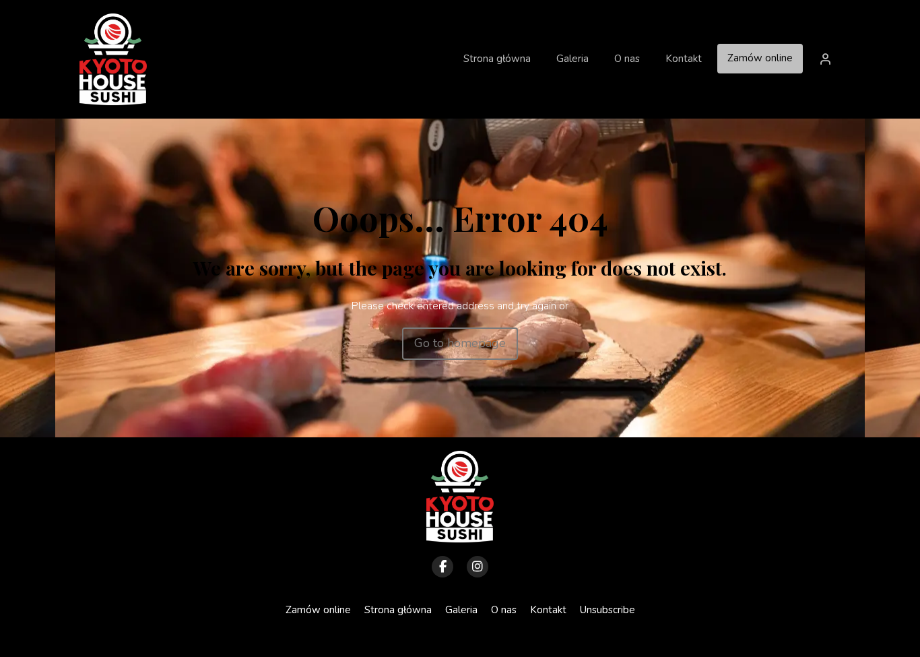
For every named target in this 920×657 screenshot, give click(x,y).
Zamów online (760, 58)
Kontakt (548, 610)
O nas (504, 610)
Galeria (461, 610)
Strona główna (398, 610)
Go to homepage (460, 343)
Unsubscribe (607, 610)
